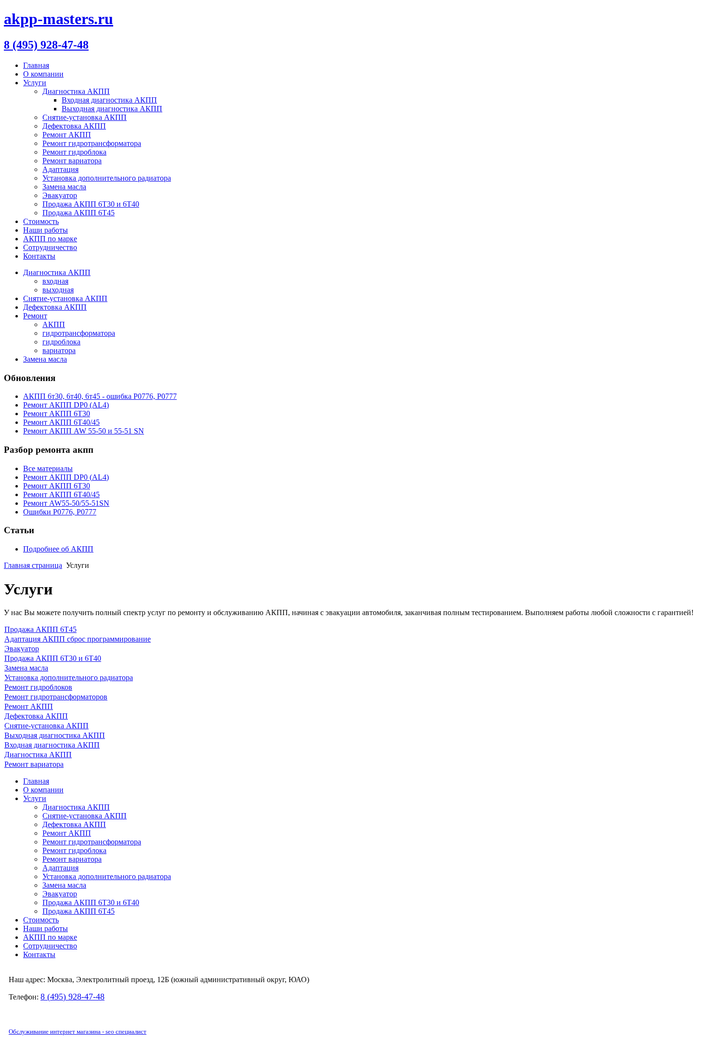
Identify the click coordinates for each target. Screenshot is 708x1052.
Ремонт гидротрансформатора (91, 143)
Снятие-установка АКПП (84, 117)
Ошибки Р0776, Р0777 (59, 512)
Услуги (34, 83)
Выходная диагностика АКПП (112, 109)
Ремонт (35, 316)
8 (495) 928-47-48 (46, 45)
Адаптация (60, 169)
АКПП (53, 324)
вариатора (59, 350)
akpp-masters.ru (58, 18)
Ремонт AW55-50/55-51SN (66, 503)
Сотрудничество (50, 247)
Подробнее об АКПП (58, 549)
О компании (43, 74)
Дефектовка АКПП (74, 126)
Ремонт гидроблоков (38, 687)
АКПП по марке (50, 239)
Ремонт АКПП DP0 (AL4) (66, 477)
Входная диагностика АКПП (109, 100)
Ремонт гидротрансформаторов (55, 697)
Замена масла (64, 187)
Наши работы (45, 230)
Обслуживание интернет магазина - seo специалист (77, 1031)
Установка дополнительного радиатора (106, 178)
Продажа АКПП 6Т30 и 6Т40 (52, 658)
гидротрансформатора (78, 333)
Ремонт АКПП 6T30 (56, 486)
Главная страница (33, 565)
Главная (36, 65)
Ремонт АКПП (66, 135)
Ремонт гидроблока (74, 152)
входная (55, 281)
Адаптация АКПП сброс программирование (77, 639)
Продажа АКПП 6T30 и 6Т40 (90, 204)
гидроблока (61, 342)
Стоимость (41, 221)
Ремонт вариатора (72, 161)
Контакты (39, 256)
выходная (58, 290)
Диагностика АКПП (76, 91)
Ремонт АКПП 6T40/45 (61, 494)
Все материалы (48, 468)
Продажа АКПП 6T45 (78, 213)
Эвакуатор (59, 195)
